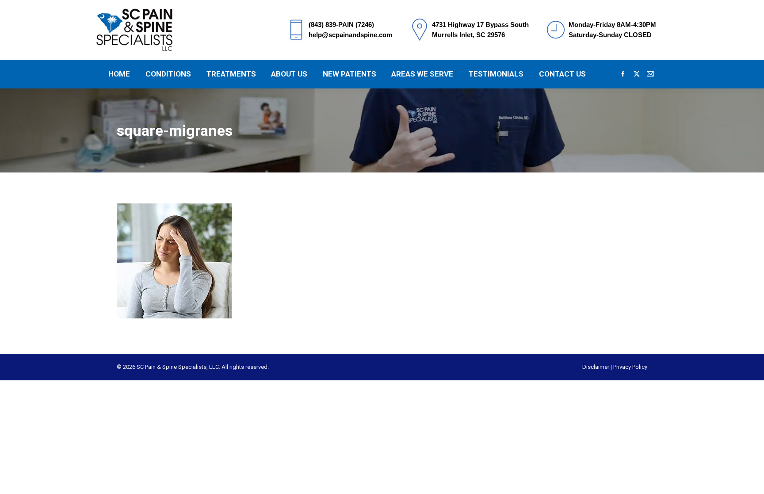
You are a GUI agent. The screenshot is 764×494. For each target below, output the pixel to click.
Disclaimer (595, 367)
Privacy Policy (630, 367)
